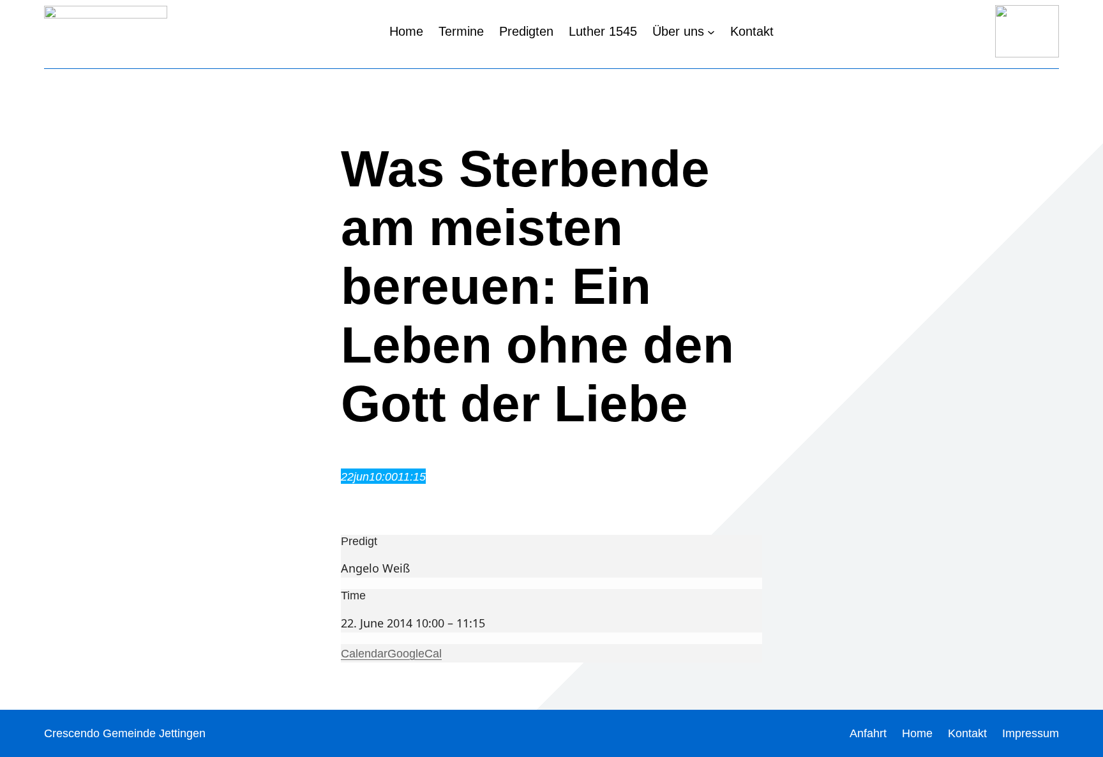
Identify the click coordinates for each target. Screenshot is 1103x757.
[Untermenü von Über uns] (711, 31)
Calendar (364, 653)
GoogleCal (414, 653)
